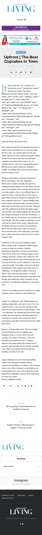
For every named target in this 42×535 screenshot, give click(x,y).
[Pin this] (30, 72)
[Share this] (16, 72)
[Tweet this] (20, 72)
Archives (21, 495)
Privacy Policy (8, 498)
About (31, 495)
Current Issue (8, 495)
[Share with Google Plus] (25, 72)
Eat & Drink (30, 66)
